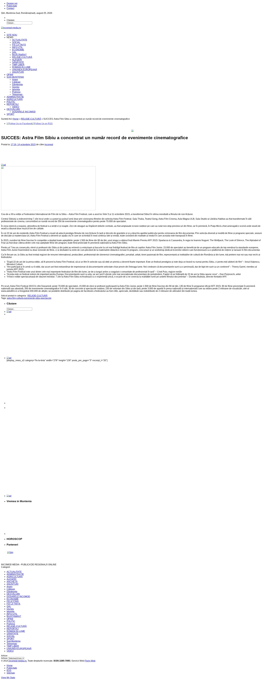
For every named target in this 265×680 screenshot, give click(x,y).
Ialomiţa (16, 89)
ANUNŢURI (18, 72)
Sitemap (11, 673)
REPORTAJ (12, 104)
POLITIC (11, 102)
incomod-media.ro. (17, 661)
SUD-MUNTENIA (15, 77)
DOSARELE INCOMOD (24, 112)
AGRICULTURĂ (15, 99)
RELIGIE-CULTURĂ (22, 57)
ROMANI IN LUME (21, 67)
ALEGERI (17, 60)
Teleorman (17, 94)
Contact (10, 8)
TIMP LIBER (18, 64)
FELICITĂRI (13, 601)
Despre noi (12, 3)
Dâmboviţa (17, 84)
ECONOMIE (18, 50)
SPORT (10, 114)
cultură (19, 298)
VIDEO (15, 107)
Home (16, 119)
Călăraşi (16, 82)
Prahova (16, 92)
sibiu (37, 298)
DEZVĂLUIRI (13, 109)
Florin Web (90, 661)
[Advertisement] (48, 157)
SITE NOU (12, 35)
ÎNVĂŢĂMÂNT (19, 55)
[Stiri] (10, 552)
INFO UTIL (17, 47)
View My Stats (8, 677)
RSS (9, 670)
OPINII (10, 74)
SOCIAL (16, 42)
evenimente (29, 298)
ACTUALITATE (19, 40)
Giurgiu (15, 87)
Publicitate (12, 6)
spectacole (46, 298)
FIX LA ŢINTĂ (19, 45)
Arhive (4, 658)
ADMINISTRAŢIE (15, 97)
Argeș (15, 79)
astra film (11, 298)
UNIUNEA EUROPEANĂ (24, 69)
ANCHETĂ (12, 581)
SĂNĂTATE (18, 62)
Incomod (49, 144)
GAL (14, 52)
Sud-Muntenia (13, 641)
